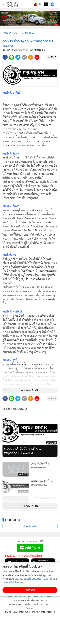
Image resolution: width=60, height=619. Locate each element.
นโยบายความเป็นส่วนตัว (20, 596)
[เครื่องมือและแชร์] (58, 4)
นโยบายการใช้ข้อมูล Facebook (23, 603)
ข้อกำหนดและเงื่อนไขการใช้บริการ (30, 599)
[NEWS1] (46, 4)
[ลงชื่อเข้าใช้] (52, 4)
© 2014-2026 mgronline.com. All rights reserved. (30, 611)
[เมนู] (3, 3)
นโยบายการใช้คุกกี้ (43, 596)
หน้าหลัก (6, 32)
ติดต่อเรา (30, 607)
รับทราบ (30, 590)
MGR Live (18, 32)
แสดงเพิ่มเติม (31, 390)
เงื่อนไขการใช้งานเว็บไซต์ (40, 578)
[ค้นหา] (40, 4)
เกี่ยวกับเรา (46, 603)
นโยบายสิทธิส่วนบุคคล (13, 582)
